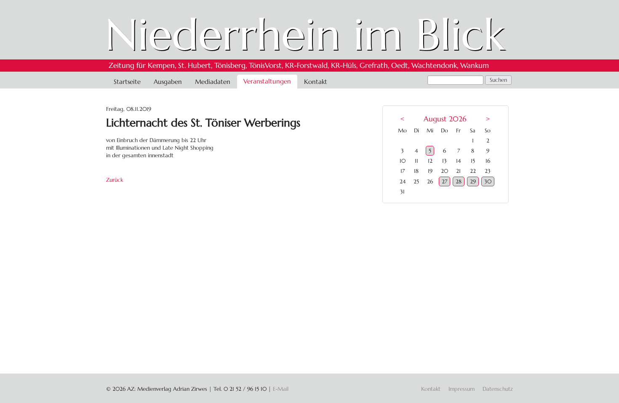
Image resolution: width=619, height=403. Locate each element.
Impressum (461, 388)
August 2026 (445, 119)
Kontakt (315, 82)
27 (444, 181)
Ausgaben (168, 82)
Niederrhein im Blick (305, 34)
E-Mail (280, 388)
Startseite (127, 82)
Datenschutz (498, 388)
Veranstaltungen (267, 81)
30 (487, 181)
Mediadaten (212, 82)
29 (473, 181)
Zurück (114, 179)
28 (459, 181)
